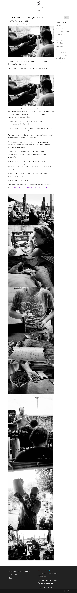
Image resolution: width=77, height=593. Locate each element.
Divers (20, 23)
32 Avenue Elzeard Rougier (48, 573)
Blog (16, 23)
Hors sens (59, 46)
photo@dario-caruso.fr (48, 580)
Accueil (6, 7)
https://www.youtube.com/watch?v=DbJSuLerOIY (32, 187)
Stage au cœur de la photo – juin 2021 (62, 34)
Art (39, 7)
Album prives (68, 7)
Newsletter (13, 574)
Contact (52, 7)
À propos (45, 7)
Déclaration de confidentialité (20, 571)
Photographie (26, 23)
